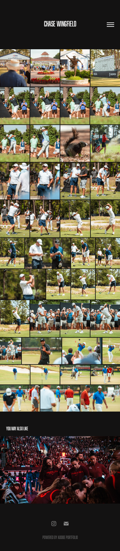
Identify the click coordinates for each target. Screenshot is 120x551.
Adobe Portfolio (68, 537)
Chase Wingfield (60, 24)
